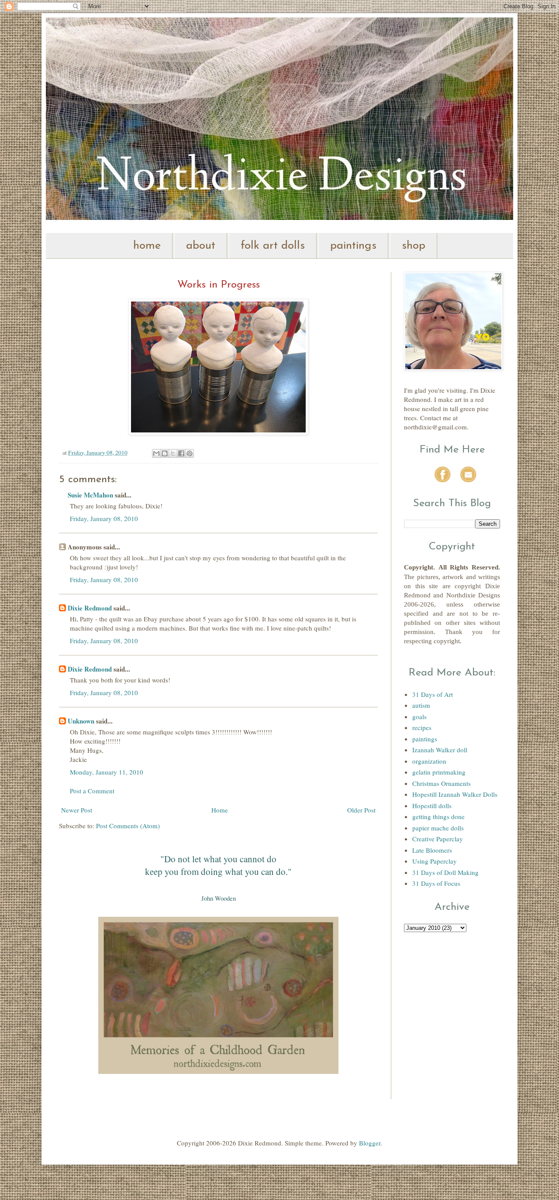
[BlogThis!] (164, 453)
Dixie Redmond (90, 608)
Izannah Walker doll (439, 749)
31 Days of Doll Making (445, 872)
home (147, 246)
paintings (353, 246)
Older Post (361, 810)
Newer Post (76, 810)
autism (421, 705)
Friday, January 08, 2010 (104, 518)
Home (219, 810)
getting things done (438, 816)
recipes (421, 727)
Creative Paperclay (437, 838)
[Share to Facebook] (181, 453)
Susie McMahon (90, 495)
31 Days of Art (432, 694)
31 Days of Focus (436, 883)
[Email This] (156, 453)
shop (413, 246)
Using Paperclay (434, 861)
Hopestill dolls (432, 805)
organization (429, 761)
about (200, 246)
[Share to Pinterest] (189, 453)
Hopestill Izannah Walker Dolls (454, 794)
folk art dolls (273, 246)
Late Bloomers (432, 850)
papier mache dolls (438, 827)
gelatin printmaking (439, 772)
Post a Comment (92, 790)
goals (419, 716)
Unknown (81, 721)
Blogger (369, 1142)
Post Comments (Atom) (128, 825)
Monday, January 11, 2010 (106, 772)
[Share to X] (173, 453)
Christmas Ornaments (441, 783)
